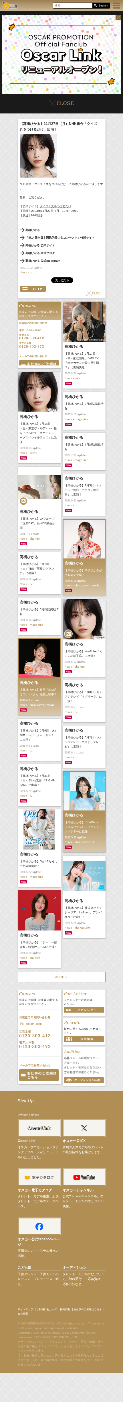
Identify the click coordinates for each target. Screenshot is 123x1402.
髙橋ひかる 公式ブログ (40, 253)
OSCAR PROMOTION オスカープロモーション (9, 5)
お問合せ (39, 362)
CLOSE (94, 293)
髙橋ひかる (32, 229)
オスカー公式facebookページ (39, 1242)
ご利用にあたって (46, 1309)
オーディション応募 (84, 1080)
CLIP (33, 289)
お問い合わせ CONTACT (39, 1075)
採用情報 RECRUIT (84, 1039)
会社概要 (23, 1313)
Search (101, 6)
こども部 (24, 1267)
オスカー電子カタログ (35, 1190)
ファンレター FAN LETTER (84, 1010)
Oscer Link (26, 1141)
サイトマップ (25, 1309)
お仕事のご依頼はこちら (88, 1309)
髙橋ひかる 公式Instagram (42, 260)
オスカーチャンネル (78, 1190)
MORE (61, 977)
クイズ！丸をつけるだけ (55, 206)
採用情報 (65, 1309)
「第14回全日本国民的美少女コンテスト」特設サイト (60, 237)
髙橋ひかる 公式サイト (40, 245)
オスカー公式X (74, 1141)
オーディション (75, 1267)
